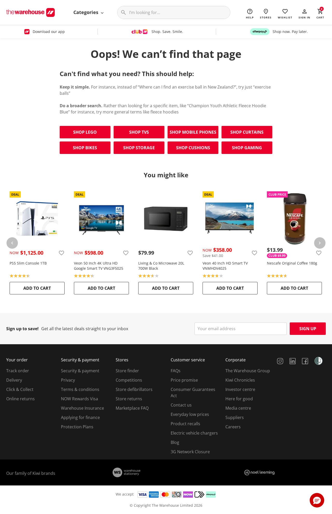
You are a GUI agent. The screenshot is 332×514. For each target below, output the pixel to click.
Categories (86, 12)
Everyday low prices (190, 414)
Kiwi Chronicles (240, 380)
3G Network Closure (190, 452)
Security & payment (80, 371)
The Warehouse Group (247, 371)
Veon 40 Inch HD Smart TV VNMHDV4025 (225, 266)
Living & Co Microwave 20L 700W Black (161, 266)
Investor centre (240, 389)
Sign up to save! (22, 329)
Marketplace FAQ (132, 408)
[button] (304, 13)
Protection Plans (77, 427)
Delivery (14, 380)
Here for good (239, 399)
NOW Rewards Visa (79, 399)
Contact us (181, 405)
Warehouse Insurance (82, 408)
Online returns (20, 399)
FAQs (176, 371)
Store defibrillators (134, 389)
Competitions (129, 380)
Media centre (238, 408)
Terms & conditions (80, 389)
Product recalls (185, 424)
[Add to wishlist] (61, 252)
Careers (233, 427)
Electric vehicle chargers (194, 433)
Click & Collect (19, 389)
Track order (17, 371)
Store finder (127, 371)
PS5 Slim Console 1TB (28, 263)
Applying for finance (80, 417)
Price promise (184, 380)
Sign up (307, 329)
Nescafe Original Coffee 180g (292, 263)
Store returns (129, 399)
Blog (175, 442)
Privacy (68, 380)
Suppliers (234, 417)
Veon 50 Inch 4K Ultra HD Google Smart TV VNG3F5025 (98, 266)
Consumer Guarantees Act (193, 392)
